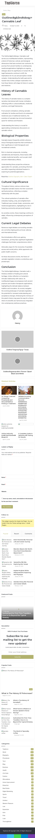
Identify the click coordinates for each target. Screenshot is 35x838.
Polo (4, 815)
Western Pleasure (8, 803)
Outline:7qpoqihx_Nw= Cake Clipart (20, 176)
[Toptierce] (12, 3)
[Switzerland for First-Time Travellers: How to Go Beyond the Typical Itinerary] (6, 723)
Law (4, 806)
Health (5, 770)
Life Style (5, 773)
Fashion (5, 776)
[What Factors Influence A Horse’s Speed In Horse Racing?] (6, 712)
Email (3, 484)
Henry (6, 25)
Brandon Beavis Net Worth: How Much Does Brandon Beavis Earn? (23, 551)
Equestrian (6, 809)
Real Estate (6, 788)
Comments (28, 534)
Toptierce (5, 749)
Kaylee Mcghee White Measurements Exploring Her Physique (22, 572)
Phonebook (6, 758)
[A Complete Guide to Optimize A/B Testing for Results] (26, 427)
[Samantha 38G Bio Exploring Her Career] (7, 564)
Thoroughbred (7, 821)
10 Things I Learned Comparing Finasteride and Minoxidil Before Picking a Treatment (8, 400)
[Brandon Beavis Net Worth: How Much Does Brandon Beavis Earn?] (7, 554)
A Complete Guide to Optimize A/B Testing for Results (25, 435)
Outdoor (5, 800)
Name (3, 477)
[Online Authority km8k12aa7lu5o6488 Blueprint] (9, 427)
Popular (5, 534)
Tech (4, 761)
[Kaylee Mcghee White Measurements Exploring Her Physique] (7, 575)
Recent (16, 534)
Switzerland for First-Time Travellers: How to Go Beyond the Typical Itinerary (16, 615)
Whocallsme (6, 779)
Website (3, 491)
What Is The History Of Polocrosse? (16, 693)
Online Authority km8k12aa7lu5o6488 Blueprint (8, 435)
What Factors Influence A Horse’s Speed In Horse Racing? (22, 711)
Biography (6, 755)
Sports (5, 794)
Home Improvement (9, 782)
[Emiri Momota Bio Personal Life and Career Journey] (7, 543)
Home (5, 10)
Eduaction (6, 785)
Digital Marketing (8, 791)
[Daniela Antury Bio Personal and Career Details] (7, 584)
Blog (9, 10)
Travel (4, 797)
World (4, 752)
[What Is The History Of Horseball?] (6, 702)
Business (5, 767)
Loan (4, 818)
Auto (4, 812)
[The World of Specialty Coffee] (6, 733)
